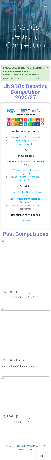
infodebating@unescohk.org (25, 205)
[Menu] (45, 6)
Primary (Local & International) (25, 137)
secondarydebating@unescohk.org (25, 198)
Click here (25, 220)
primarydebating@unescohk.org (25, 192)
